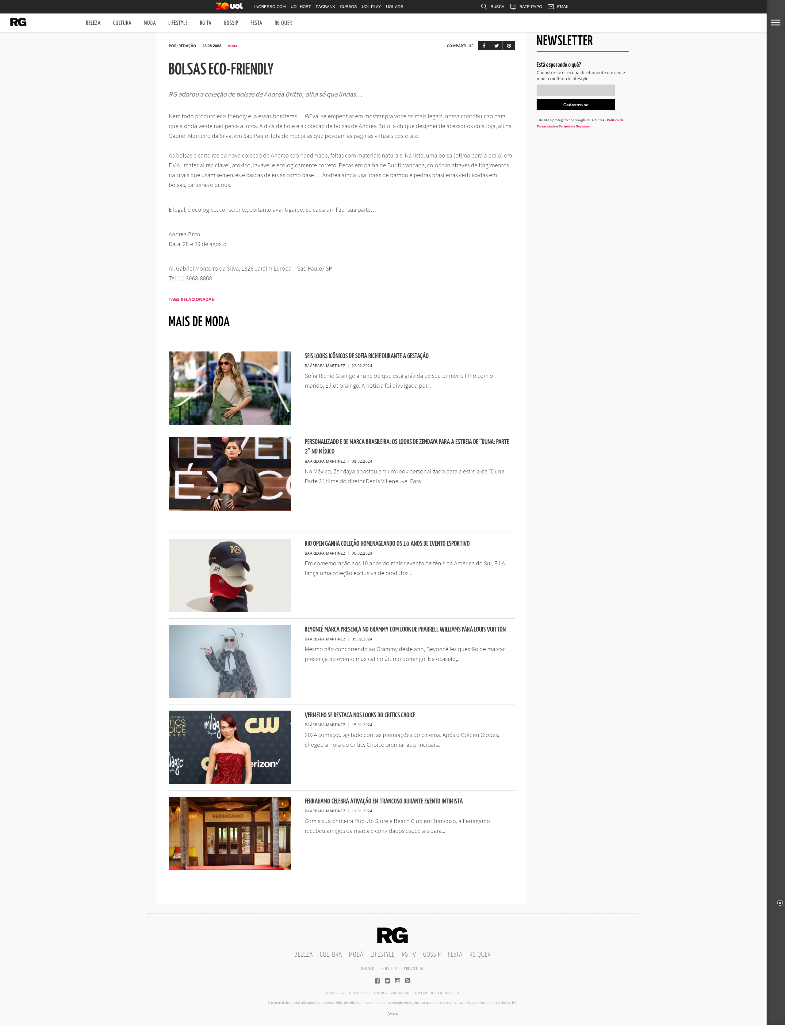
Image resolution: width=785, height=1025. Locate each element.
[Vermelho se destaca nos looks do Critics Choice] (230, 782)
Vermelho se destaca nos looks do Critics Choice (360, 715)
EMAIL (563, 6)
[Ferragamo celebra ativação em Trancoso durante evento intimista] (230, 868)
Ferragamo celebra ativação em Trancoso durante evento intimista (384, 801)
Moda (150, 23)
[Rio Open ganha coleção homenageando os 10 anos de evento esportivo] (230, 610)
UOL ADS (394, 6)
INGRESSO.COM (270, 6)
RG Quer (283, 23)
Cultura (122, 23)
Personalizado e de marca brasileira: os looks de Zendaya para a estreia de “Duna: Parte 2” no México (407, 446)
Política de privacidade (404, 968)
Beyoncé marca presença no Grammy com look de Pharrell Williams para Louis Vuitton (405, 629)
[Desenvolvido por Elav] (392, 1016)
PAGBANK (325, 6)
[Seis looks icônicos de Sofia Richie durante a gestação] (230, 422)
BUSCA (497, 6)
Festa (256, 23)
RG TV (206, 23)
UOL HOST (301, 6)
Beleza (93, 23)
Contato (366, 968)
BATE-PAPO (530, 6)
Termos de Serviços (574, 126)
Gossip (231, 23)
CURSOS (348, 6)
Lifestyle (178, 23)
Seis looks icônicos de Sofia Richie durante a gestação (367, 356)
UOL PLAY (371, 6)
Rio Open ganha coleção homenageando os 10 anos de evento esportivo (387, 543)
